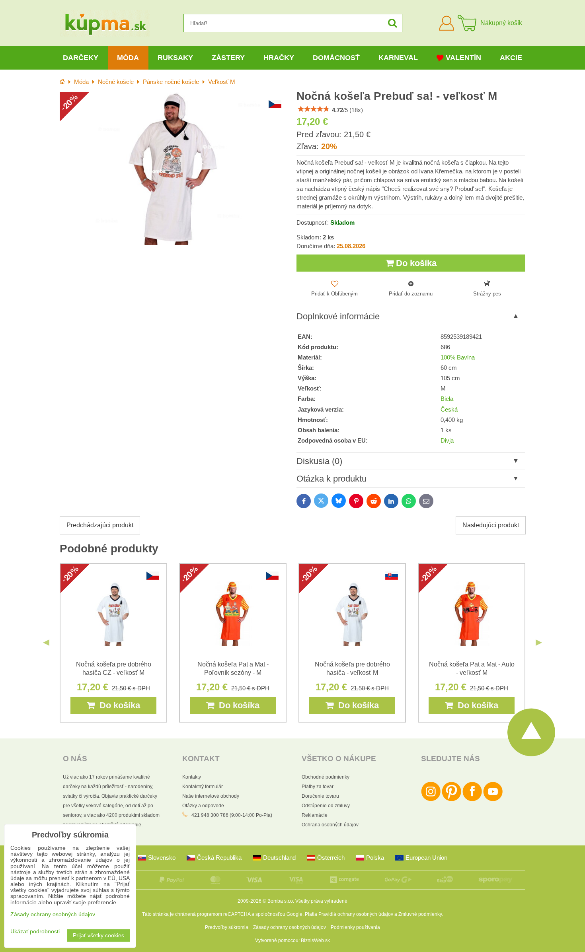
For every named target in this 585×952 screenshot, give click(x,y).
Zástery (228, 58)
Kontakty (191, 777)
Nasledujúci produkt (490, 525)
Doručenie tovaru (320, 796)
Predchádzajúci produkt (99, 525)
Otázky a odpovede (203, 805)
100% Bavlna (458, 357)
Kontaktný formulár (202, 786)
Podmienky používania (355, 927)
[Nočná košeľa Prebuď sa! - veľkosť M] (174, 168)
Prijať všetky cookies (98, 935)
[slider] (314, 109)
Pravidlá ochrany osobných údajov (355, 914)
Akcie (511, 58)
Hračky (278, 58)
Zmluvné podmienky (420, 914)
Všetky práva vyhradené (321, 901)
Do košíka (415, 263)
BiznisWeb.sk (315, 940)
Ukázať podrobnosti (35, 932)
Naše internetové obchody (210, 796)
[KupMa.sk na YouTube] (493, 799)
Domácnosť (336, 58)
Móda (128, 58)
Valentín (463, 58)
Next (538, 642)
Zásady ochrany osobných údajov (289, 927)
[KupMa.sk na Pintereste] (451, 799)
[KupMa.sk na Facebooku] (472, 799)
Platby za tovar (317, 786)
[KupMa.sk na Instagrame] (431, 799)
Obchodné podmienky (325, 777)
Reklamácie (315, 815)
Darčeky (80, 58)
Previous (46, 642)
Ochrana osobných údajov (330, 825)
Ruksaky (175, 58)
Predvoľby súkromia (226, 927)
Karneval (398, 58)
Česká (449, 409)
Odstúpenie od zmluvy (326, 805)
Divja (447, 440)
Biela (447, 399)
